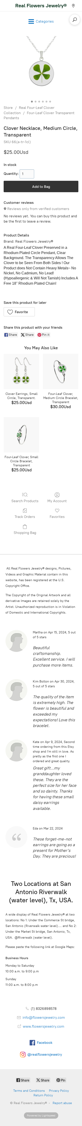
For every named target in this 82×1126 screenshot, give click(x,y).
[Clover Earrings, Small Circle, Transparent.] (21, 371)
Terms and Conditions (29, 1091)
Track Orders (25, 516)
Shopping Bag (25, 532)
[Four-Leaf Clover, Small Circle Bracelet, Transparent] (21, 435)
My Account (57, 501)
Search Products (24, 501)
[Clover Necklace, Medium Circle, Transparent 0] (41, 67)
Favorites (57, 516)
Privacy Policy (59, 1091)
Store (8, 107)
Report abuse (62, 1103)
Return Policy (43, 1095)
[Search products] (74, 19)
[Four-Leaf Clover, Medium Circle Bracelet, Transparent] (60, 371)
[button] (19, 311)
